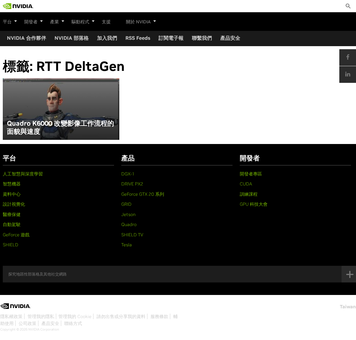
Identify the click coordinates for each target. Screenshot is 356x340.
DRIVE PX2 (132, 184)
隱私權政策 (11, 316)
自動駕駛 (12, 224)
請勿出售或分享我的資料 (121, 316)
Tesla (126, 244)
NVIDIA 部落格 (72, 38)
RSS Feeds (137, 38)
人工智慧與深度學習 (23, 174)
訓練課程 (249, 194)
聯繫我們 (202, 38)
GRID (126, 204)
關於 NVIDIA (138, 21)
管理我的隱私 (41, 316)
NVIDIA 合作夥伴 (26, 38)
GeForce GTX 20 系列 (142, 194)
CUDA (246, 184)
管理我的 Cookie (75, 316)
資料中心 (12, 194)
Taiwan (348, 307)
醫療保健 (12, 214)
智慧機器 (12, 184)
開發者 (31, 21)
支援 (106, 21)
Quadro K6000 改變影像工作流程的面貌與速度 (60, 128)
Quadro (129, 224)
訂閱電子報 (171, 38)
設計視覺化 (14, 204)
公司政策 (27, 323)
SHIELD (10, 244)
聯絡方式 (73, 323)
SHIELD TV (132, 234)
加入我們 (107, 38)
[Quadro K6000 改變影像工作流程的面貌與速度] (61, 109)
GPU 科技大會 (254, 204)
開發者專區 (251, 174)
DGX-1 (128, 174)
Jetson (128, 214)
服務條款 (159, 316)
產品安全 (230, 38)
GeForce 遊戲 (16, 234)
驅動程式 (80, 21)
